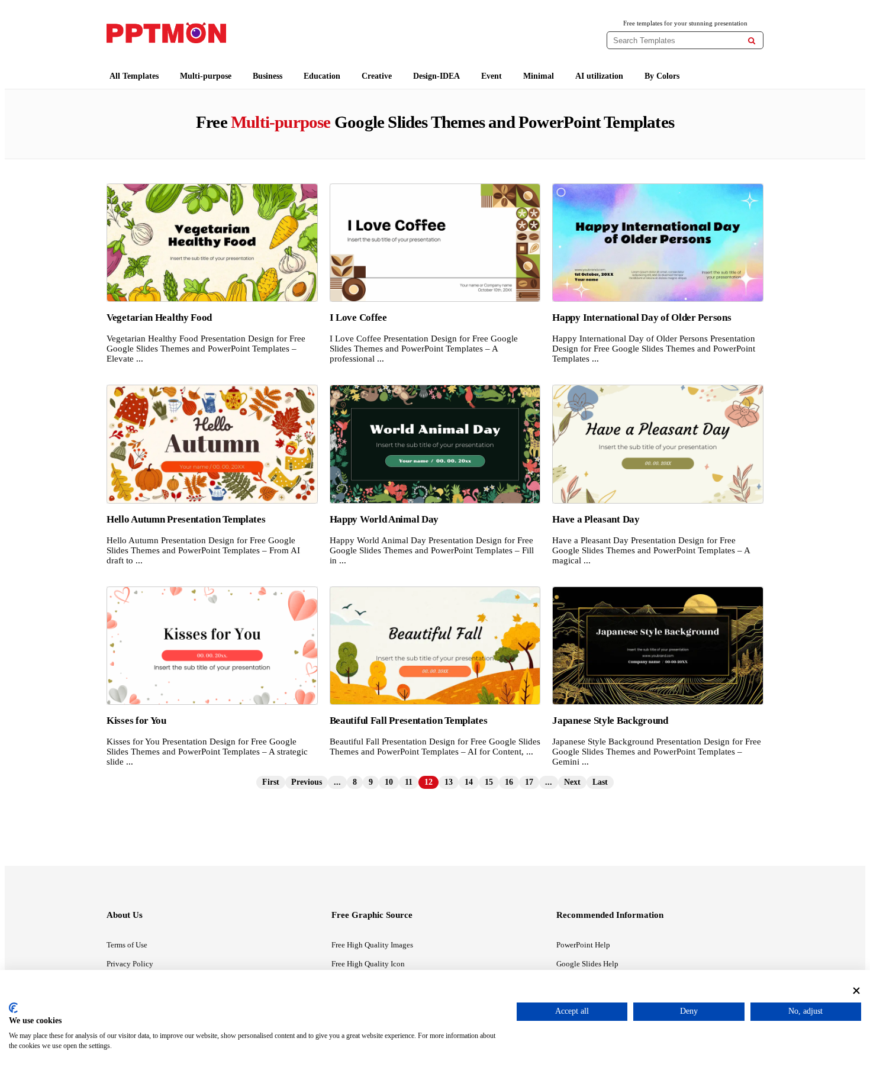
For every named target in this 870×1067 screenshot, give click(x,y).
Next (572, 782)
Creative (377, 76)
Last (600, 782)
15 (489, 782)
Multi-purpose (205, 76)
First (270, 782)
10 (389, 782)
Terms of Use (127, 944)
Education (322, 76)
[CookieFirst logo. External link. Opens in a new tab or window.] (13, 1007)
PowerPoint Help (583, 944)
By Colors (662, 76)
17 (529, 782)
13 (448, 782)
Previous (306, 782)
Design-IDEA (436, 76)
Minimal (538, 76)
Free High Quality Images (372, 944)
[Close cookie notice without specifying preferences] (856, 990)
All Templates (134, 76)
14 (469, 782)
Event (491, 76)
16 (509, 782)
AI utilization (599, 76)
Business (267, 76)
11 (409, 782)
